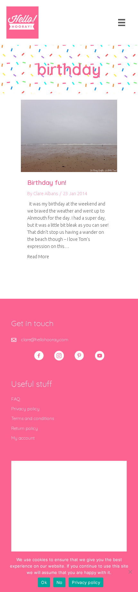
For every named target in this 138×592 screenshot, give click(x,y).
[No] (130, 572)
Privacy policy (25, 409)
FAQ (15, 399)
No (59, 582)
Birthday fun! (46, 182)
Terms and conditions (32, 418)
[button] (38, 355)
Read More (38, 256)
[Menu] (122, 22)
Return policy (24, 428)
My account (23, 438)
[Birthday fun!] (69, 135)
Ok (44, 582)
